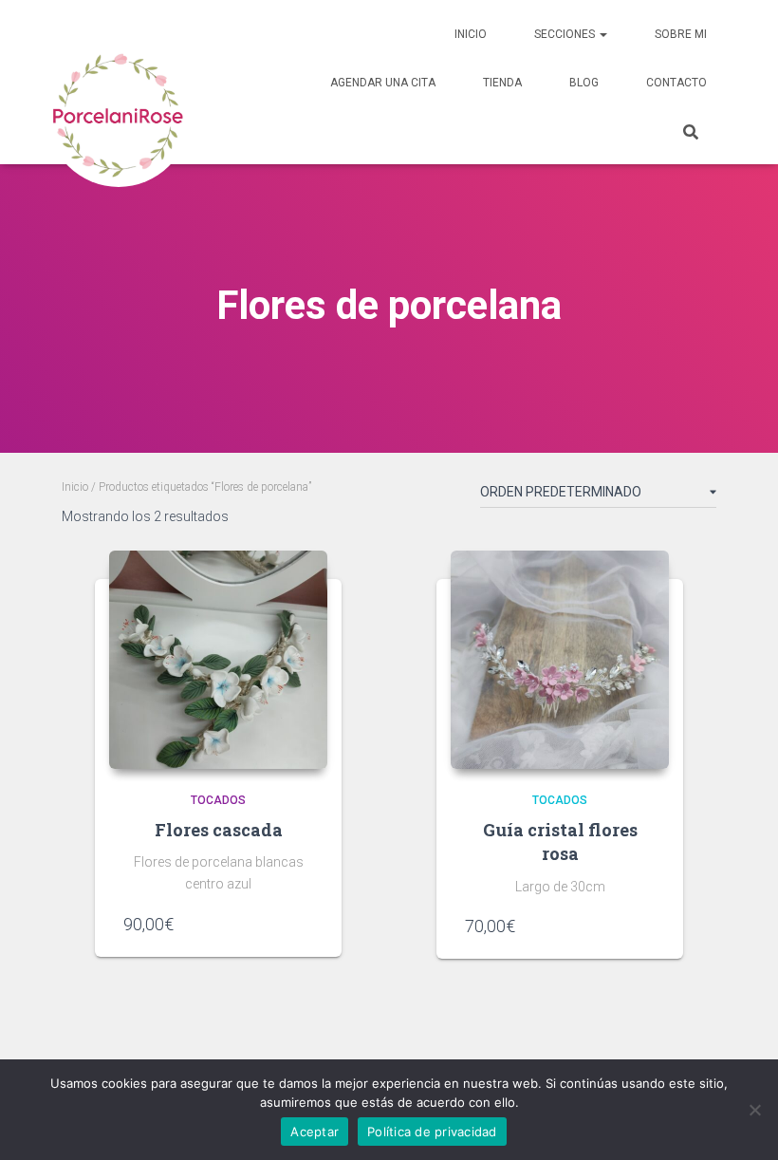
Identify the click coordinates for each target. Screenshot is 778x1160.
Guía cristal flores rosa (560, 841)
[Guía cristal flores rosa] (560, 660)
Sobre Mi (681, 34)
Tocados (218, 800)
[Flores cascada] (218, 660)
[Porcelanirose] (118, 83)
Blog (584, 82)
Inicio (470, 34)
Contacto (676, 82)
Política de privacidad (432, 1131)
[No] (754, 1109)
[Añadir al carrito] (303, 923)
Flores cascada (219, 829)
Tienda (502, 82)
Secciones (566, 34)
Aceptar (314, 1131)
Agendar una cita (382, 82)
